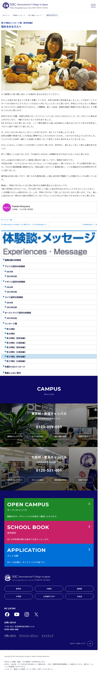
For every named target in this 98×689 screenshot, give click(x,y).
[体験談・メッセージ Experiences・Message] (49, 243)
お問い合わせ (10, 635)
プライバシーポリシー (29, 635)
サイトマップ (47, 635)
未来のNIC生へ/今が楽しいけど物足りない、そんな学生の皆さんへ (25, 224)
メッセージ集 (7, 220)
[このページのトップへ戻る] (90, 643)
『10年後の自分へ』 (88, 224)
